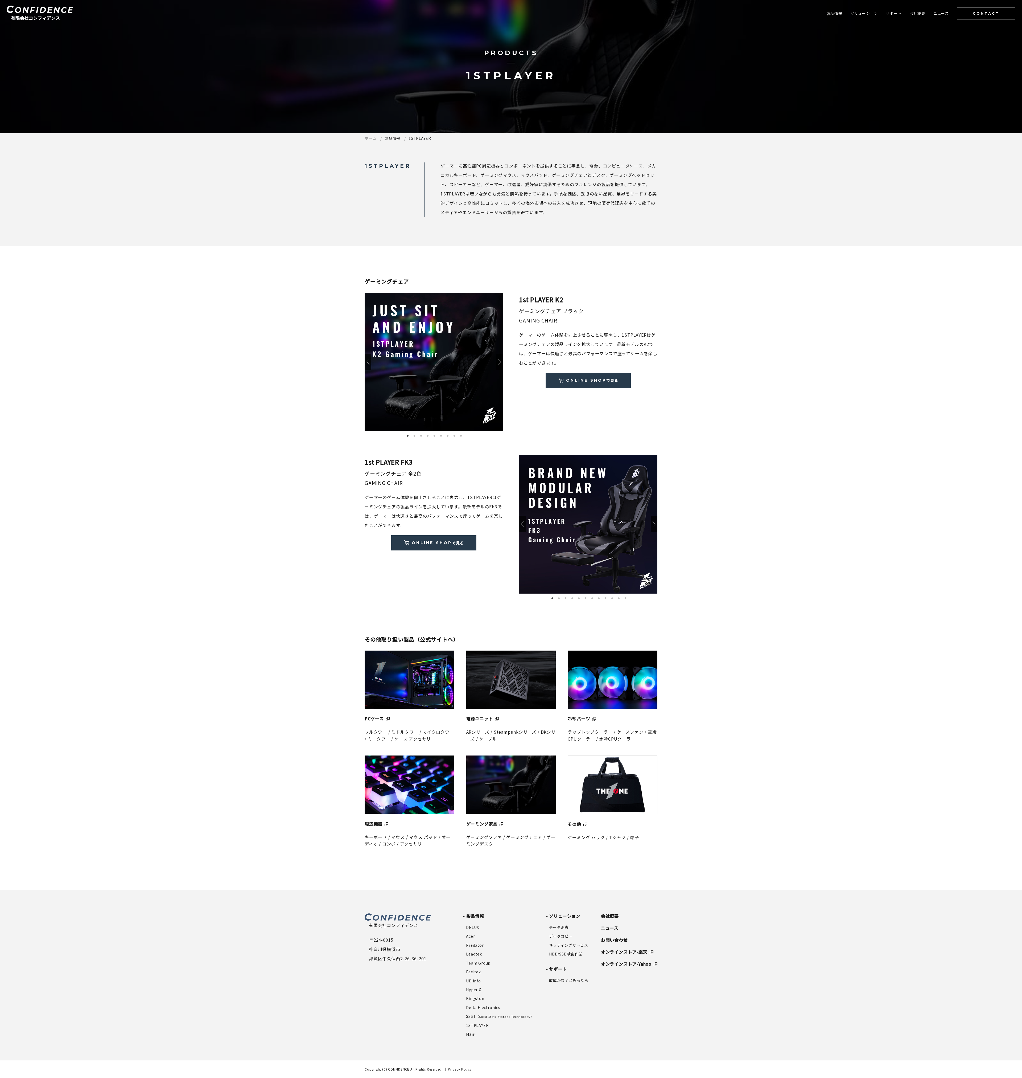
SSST (500, 1016)
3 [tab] (421, 435)
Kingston (475, 998)
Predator (475, 945)
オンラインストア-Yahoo (626, 964)
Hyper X (473, 989)
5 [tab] (434, 435)
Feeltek (473, 971)
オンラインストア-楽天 (624, 952)
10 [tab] (612, 597)
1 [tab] (408, 435)
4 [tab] (428, 435)
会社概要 (610, 916)
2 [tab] (414, 435)
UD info (473, 980)
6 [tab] (441, 435)
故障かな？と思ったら (568, 980)
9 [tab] (461, 435)
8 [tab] (454, 435)
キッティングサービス (568, 945)
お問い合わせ (614, 940)
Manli (471, 1034)
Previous (368, 362)
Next (499, 362)
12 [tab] (625, 597)
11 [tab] (618, 597)
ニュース (610, 928)
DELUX (472, 927)
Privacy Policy (459, 1069)
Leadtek (474, 954)
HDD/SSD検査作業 (566, 954)
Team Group (478, 963)
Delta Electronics (483, 1007)
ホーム (370, 138)
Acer (470, 936)
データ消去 (559, 927)
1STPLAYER (477, 1025)
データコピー (561, 936)
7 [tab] (448, 435)
